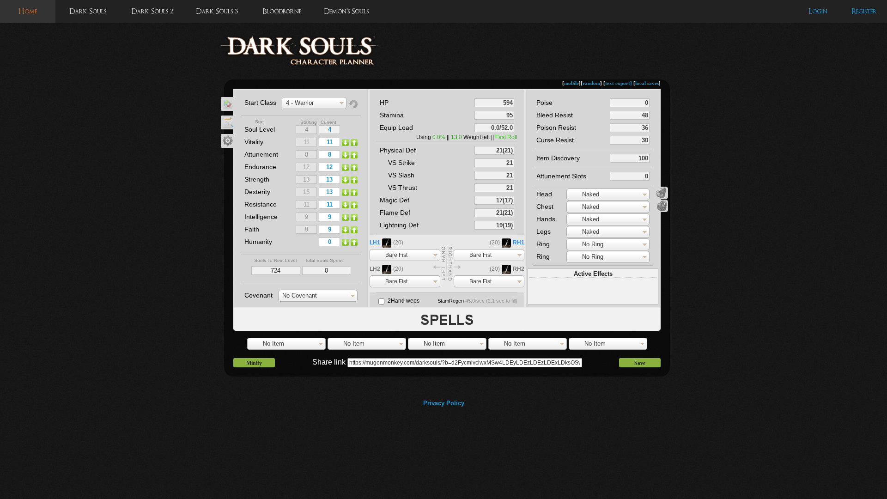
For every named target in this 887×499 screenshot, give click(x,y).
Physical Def (398, 150)
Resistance (260, 204)
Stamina (392, 115)
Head (544, 194)
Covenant (258, 295)
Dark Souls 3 (217, 11)
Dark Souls (87, 11)
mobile (571, 83)
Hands (545, 219)
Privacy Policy (443, 403)
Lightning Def (399, 225)
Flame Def (395, 212)
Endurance (260, 166)
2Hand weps (403, 301)
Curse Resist (555, 140)
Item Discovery (558, 158)
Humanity (258, 241)
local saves (647, 83)
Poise (544, 102)
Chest (544, 206)
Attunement (261, 154)
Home (27, 11)
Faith (251, 229)
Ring (543, 244)
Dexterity (257, 191)
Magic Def (394, 200)
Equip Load (396, 127)
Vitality (253, 142)
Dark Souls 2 (152, 11)
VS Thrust (402, 187)
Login (817, 11)
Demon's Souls (346, 11)
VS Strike (401, 162)
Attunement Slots (561, 176)
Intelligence (261, 216)
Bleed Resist (554, 115)
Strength (256, 179)
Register (864, 11)
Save (639, 363)
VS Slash (401, 175)
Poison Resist (556, 127)
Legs (543, 231)
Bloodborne (281, 11)
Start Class (260, 102)
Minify (254, 363)
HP (384, 102)
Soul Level (259, 129)
